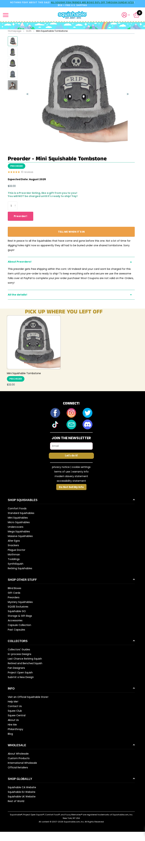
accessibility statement (71, 481)
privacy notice (61, 467)
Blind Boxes (14, 588)
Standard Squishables (21, 513)
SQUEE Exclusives (18, 606)
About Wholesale (18, 753)
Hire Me (12, 724)
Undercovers (15, 527)
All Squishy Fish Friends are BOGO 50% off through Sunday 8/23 (92, 2)
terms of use (62, 471)
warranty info (80, 471)
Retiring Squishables (20, 568)
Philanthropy (15, 729)
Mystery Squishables (20, 602)
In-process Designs (19, 654)
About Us (13, 720)
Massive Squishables (20, 536)
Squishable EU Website (21, 792)
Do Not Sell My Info (71, 487)
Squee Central (16, 715)
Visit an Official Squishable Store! (28, 697)
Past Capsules (16, 629)
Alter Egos (14, 540)
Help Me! (13, 701)
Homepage (14, 31)
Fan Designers (16, 668)
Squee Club (15, 711)
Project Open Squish (20, 672)
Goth (28, 31)
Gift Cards (14, 593)
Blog (10, 734)
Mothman (14, 554)
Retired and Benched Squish (25, 663)
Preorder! (20, 216)
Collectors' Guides (19, 649)
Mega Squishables (19, 531)
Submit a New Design (21, 677)
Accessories (15, 620)
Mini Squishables (18, 517)
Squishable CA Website (22, 787)
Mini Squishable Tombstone (24, 373)
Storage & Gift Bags (20, 616)
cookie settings (81, 467)
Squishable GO (17, 611)
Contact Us (15, 706)
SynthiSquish (15, 564)
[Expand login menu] (126, 15)
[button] (127, 15)
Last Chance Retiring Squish (25, 658)
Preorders (13, 597)
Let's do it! (71, 455)
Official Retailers (18, 767)
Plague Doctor (16, 550)
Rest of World (16, 801)
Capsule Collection (19, 625)
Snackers (13, 545)
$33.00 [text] (12, 186)
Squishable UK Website (22, 796)
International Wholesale (22, 763)
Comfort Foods (17, 508)
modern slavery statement (71, 476)
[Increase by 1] (16, 203)
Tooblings (14, 559)
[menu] (5, 15)
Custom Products (19, 758)
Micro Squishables (19, 522)
